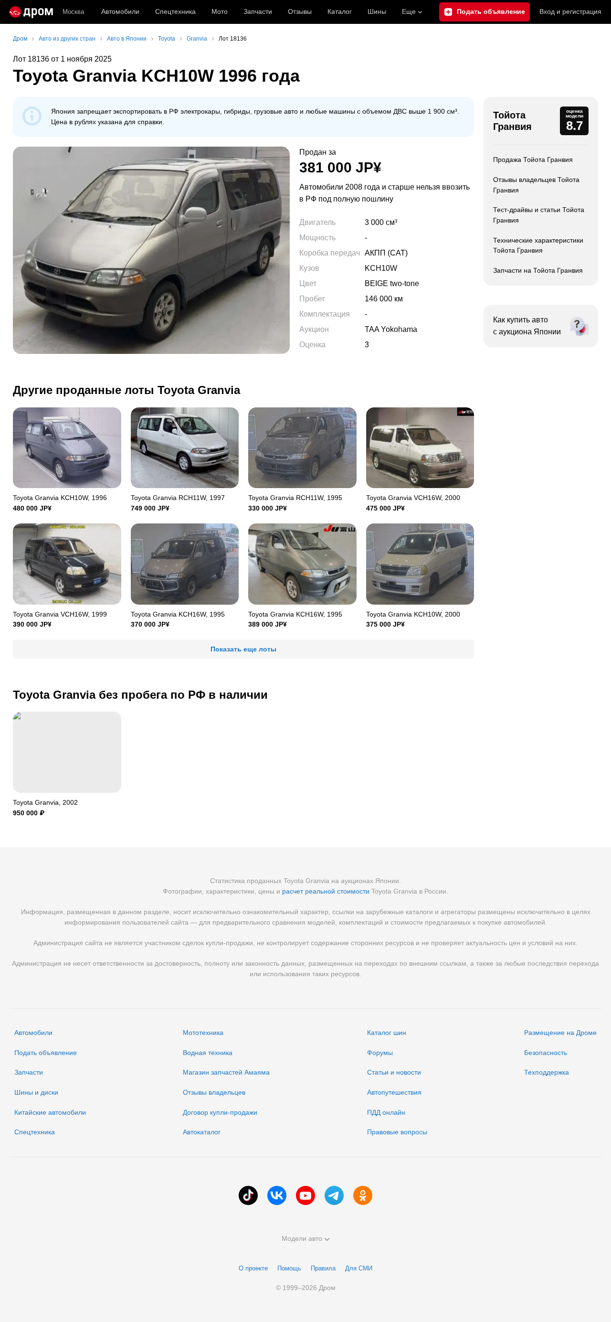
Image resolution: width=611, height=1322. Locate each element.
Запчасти (257, 11)
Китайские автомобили (50, 1112)
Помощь (289, 1268)
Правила (323, 1268)
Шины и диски (36, 1092)
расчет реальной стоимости (325, 891)
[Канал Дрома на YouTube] (305, 1195)
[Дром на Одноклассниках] (362, 1195)
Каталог (339, 11)
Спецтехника (34, 1132)
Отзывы (300, 11)
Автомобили (120, 11)
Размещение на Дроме (560, 1032)
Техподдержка (546, 1072)
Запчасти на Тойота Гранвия (538, 270)
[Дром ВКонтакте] (276, 1195)
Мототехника (203, 1032)
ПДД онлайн (386, 1112)
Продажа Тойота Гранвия (533, 159)
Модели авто (302, 1238)
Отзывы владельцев (214, 1092)
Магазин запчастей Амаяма (226, 1072)
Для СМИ (358, 1268)
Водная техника (207, 1052)
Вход (570, 11)
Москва (73, 11)
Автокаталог (202, 1132)
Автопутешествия (394, 1092)
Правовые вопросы (397, 1132)
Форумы (380, 1052)
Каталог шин (386, 1032)
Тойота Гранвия (512, 121)
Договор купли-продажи (220, 1112)
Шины (377, 11)
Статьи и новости (394, 1072)
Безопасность (545, 1052)
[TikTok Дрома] (248, 1195)
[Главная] (31, 12)
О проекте (253, 1268)
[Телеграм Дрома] (334, 1195)
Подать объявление (45, 1052)
